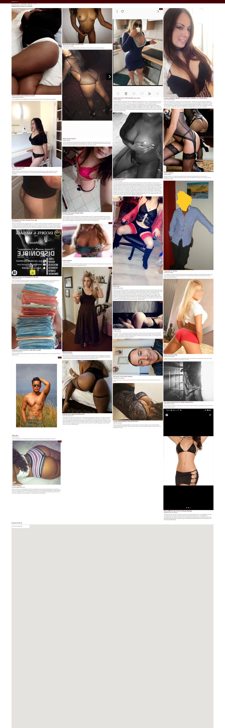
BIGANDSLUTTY (14, 1)
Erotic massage (67, 260)
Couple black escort (119, 179)
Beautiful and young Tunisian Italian (73, 213)
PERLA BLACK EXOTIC (69, 138)
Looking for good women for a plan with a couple (26, 350)
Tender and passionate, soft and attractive (125, 421)
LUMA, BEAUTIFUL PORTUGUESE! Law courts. (127, 98)
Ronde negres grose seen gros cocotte (23, 95)
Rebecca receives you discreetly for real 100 (25, 277)
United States (24, 4)
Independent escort (15, 4)
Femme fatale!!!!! (17, 485)
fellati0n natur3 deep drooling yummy (73, 414)
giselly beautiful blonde (170, 355)
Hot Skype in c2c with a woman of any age (24, 220)
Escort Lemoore (168, 173)
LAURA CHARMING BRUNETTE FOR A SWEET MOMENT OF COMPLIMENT (185, 98)
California (30, 4)
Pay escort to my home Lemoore (122, 376)
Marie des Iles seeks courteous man (73, 44)
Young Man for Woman (170, 271)
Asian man (15, 435)
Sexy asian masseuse (18, 168)
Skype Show (117, 329)
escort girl (116, 286)
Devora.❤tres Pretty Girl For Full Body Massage (178, 511)
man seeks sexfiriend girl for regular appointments (178, 402)
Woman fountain (67, 352)
